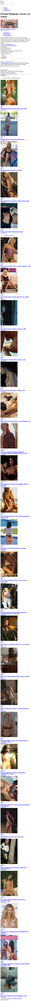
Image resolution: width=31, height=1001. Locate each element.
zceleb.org (9, 998)
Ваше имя (3, 65)
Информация (6, 32)
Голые (11, 44)
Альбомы (5, 9)
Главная (5, 7)
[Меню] (1, 5)
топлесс (5, 44)
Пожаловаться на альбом (7, 52)
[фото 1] (9, 27)
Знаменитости (6, 10)
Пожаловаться (6, 34)
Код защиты (14, 74)
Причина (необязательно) (7, 61)
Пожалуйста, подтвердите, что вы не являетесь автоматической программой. (12, 72)
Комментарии (15, 63)
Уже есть (4, 56)
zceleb (2, 1)
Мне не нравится (11, 29)
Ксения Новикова (12, 45)
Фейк (3, 55)
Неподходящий (6, 53)
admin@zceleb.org (17, 998)
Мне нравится (4, 29)
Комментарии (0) (7, 35)
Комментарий (4, 70)
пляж (8, 44)
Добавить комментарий (6, 63)
